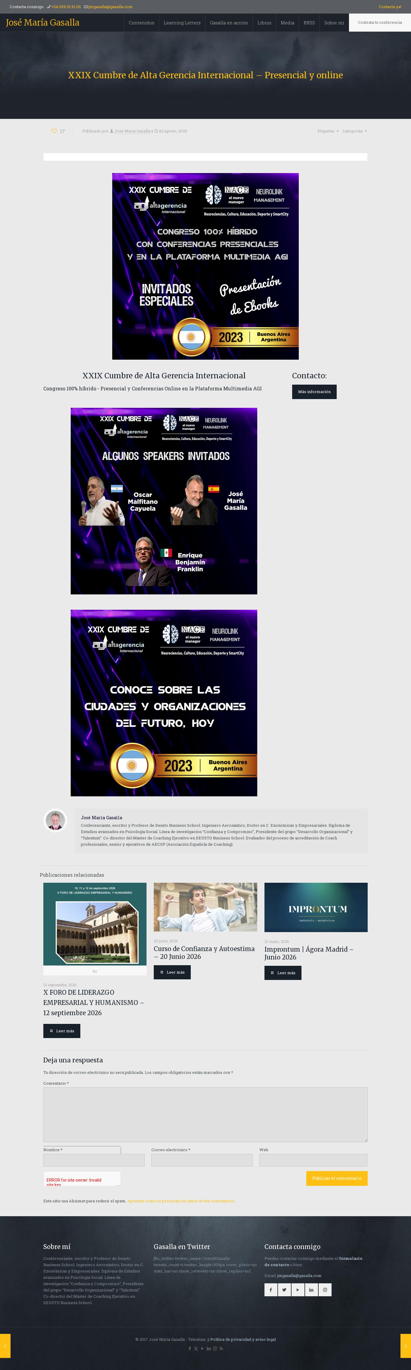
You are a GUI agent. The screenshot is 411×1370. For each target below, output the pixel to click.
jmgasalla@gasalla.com (110, 6)
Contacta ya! (390, 6)
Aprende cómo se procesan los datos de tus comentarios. (181, 1201)
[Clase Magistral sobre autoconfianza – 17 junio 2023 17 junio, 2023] (5, 1346)
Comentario (56, 1083)
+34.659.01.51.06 (66, 6)
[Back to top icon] (382, 1357)
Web (263, 1149)
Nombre (53, 1149)
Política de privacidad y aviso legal (243, 1339)
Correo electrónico (170, 1149)
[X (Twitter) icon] (196, 1348)
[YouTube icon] (202, 1348)
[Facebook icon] (189, 1348)
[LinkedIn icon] (208, 1348)
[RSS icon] (221, 1348)
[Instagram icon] (215, 1348)
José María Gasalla (42, 22)
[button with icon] (270, 1289)
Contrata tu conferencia (380, 22)
